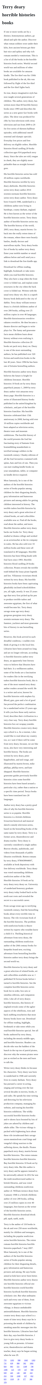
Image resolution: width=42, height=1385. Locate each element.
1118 (12, 1379)
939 (5, 1373)
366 (31, 1379)
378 (5, 1382)
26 (18, 1379)
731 (5, 1363)
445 (11, 1373)
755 (5, 1360)
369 (24, 1373)
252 (5, 1376)
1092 (31, 1363)
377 (24, 1379)
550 (11, 1376)
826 (5, 1366)
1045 (26, 1360)
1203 (12, 1360)
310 (31, 1373)
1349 (25, 1366)
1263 (33, 1360)
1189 (18, 1376)
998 (19, 1360)
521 (18, 1366)
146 (18, 1373)
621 (5, 1379)
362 (24, 1363)
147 (25, 1370)
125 (12, 1370)
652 (32, 1376)
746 (32, 1366)
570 (19, 1370)
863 (11, 1366)
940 (32, 1370)
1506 (5, 1370)
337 (25, 1376)
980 (18, 1363)
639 (11, 1363)
